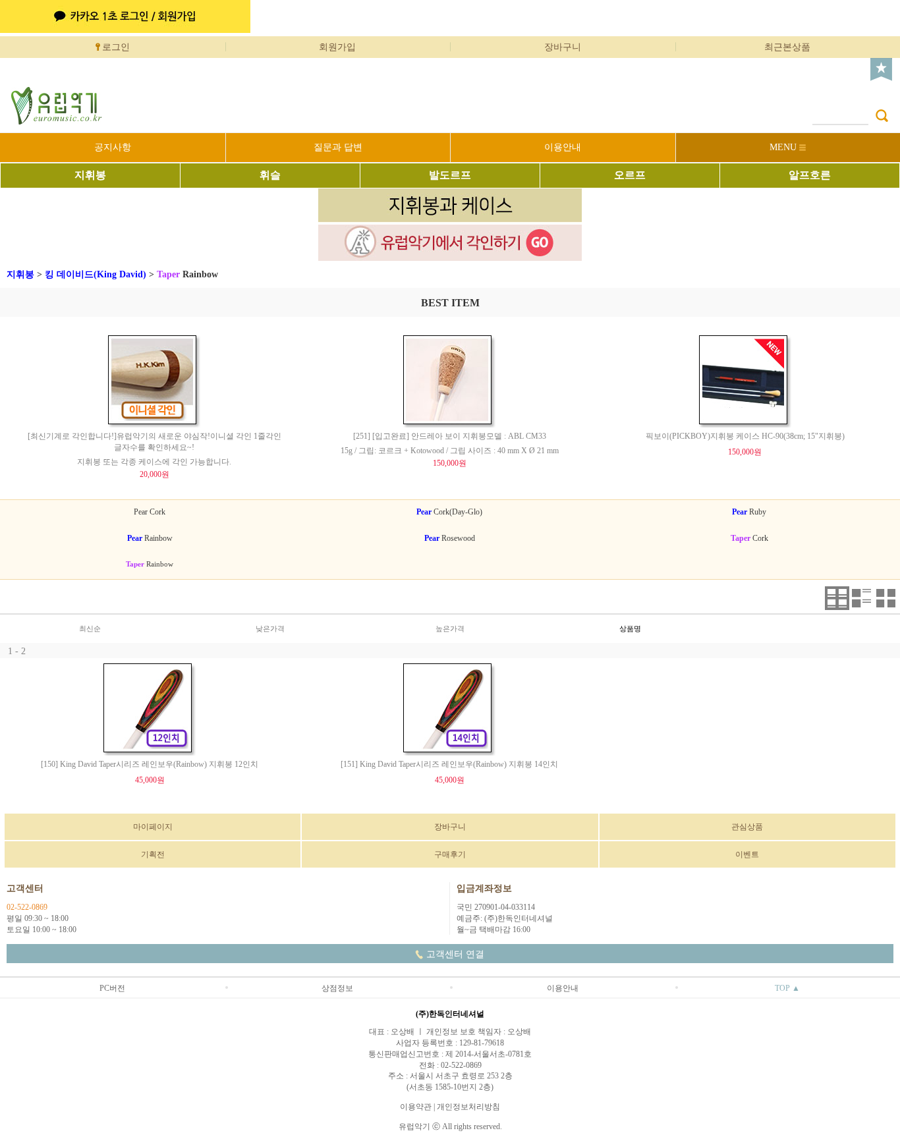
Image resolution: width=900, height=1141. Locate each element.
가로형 (837, 598)
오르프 (630, 175)
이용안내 (562, 147)
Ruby (749, 511)
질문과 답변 (338, 147)
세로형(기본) (861, 598)
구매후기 (450, 854)
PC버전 (112, 988)
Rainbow (187, 274)
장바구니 (562, 47)
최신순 (90, 628)
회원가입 (337, 47)
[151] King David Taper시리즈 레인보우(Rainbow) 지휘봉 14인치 (449, 764)
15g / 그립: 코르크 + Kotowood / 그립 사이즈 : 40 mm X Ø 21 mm (450, 450)
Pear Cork (149, 511)
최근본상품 (787, 47)
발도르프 (450, 175)
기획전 (153, 854)
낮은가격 (270, 628)
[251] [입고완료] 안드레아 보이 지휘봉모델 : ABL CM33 (449, 436)
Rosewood (449, 538)
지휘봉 (90, 175)
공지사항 (112, 147)
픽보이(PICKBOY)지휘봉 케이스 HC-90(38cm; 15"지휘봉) (745, 436)
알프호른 (810, 175)
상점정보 (337, 988)
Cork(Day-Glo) (449, 511)
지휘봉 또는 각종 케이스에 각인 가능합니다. (154, 461)
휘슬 (270, 175)
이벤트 (747, 854)
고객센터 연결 (455, 954)
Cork (749, 538)
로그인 (116, 47)
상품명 (630, 628)
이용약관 (416, 1106)
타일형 (886, 598)
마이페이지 (153, 826)
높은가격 (450, 628)
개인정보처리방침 (468, 1106)
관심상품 (747, 826)
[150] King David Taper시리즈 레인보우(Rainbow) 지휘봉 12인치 (149, 764)
